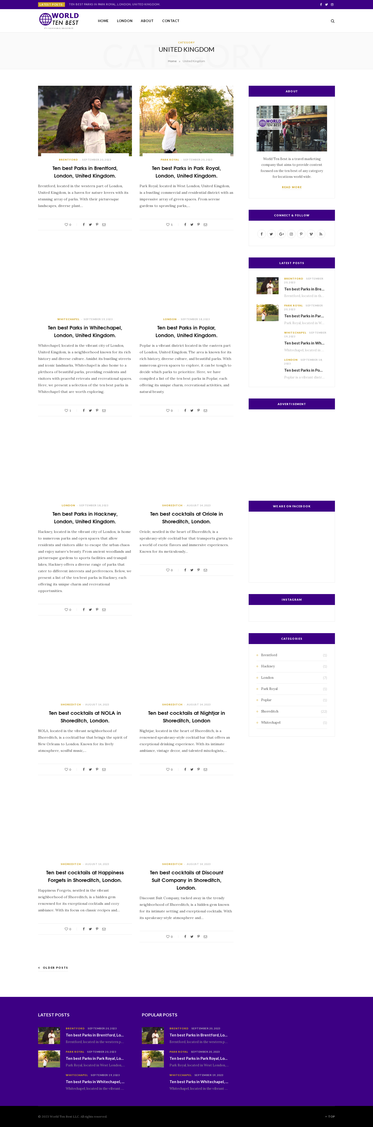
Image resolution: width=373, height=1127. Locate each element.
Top (331, 1116)
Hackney (268, 666)
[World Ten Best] (59, 20)
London (124, 21)
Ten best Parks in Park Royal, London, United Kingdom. (114, 4)
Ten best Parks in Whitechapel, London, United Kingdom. (85, 331)
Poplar (266, 700)
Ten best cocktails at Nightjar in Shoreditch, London (186, 716)
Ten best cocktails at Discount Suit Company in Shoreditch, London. (186, 879)
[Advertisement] (292, 453)
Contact (170, 21)
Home (103, 21)
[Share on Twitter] (90, 224)
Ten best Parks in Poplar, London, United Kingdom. (187, 331)
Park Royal (170, 159)
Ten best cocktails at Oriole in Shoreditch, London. (186, 517)
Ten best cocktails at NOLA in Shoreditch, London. (85, 716)
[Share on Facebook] (84, 224)
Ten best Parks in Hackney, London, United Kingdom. (85, 517)
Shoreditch (172, 505)
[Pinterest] (97, 224)
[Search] (331, 20)
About (147, 21)
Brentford (68, 159)
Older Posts (55, 967)
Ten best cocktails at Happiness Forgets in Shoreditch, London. (85, 875)
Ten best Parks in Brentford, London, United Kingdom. (85, 171)
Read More (292, 187)
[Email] (104, 224)
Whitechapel (68, 319)
